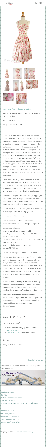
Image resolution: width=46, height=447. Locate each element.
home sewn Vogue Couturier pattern (17, 109)
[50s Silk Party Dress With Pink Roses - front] (23, 37)
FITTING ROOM (13, 330)
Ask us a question (14, 333)
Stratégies (5, 395)
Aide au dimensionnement (11, 398)
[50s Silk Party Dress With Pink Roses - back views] (29, 73)
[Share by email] (24, 317)
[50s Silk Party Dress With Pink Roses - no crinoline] (18, 85)
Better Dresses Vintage (25, 432)
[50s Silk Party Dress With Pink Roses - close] (17, 73)
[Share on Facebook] (10, 317)
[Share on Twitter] (14, 317)
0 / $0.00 (39, 3)
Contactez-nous (7, 392)
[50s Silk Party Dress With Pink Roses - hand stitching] (8, 97)
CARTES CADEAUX (8, 400)
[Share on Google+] (21, 317)
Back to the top (34, 360)
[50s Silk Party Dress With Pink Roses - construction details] (32, 84)
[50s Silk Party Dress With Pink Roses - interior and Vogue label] (21, 98)
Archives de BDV (7, 411)
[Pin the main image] (17, 317)
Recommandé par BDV (10, 419)
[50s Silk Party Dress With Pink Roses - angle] (7, 85)
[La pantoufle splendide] (23, 385)
